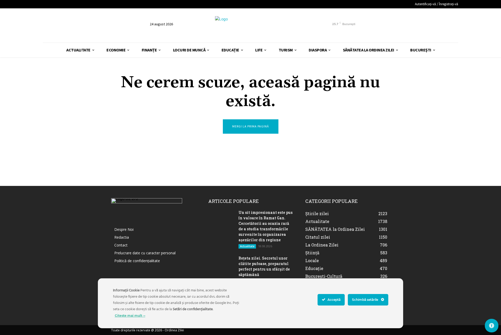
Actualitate (247, 246)
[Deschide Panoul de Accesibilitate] (491, 325)
